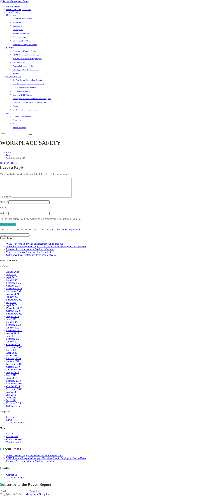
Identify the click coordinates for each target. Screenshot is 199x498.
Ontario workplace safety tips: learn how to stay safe (32, 255)
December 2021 (14, 330)
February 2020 (13, 358)
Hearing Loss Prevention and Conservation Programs (32, 99)
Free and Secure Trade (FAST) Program (27, 59)
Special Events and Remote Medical (26, 110)
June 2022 (11, 319)
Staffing (16, 73)
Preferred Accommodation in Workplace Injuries (30, 249)
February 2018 (13, 380)
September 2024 (14, 291)
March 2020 (12, 355)
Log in (9, 433)
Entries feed (12, 436)
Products (16, 106)
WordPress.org (13, 442)
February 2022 (13, 325)
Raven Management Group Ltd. (34, 494)
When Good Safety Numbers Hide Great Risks (29, 252)
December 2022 (14, 308)
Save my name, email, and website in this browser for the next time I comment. (42, 219)
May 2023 (11, 302)
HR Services (11, 15)
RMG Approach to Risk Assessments (26, 70)
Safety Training (13, 12)
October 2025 (13, 285)
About (9, 113)
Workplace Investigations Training (25, 45)
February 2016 (13, 403)
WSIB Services (13, 7)
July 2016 (11, 394)
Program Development (21, 33)
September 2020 (14, 347)
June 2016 (11, 397)
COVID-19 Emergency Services (24, 87)
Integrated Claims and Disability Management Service (32, 102)
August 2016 (12, 392)
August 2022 (12, 316)
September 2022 (14, 313)
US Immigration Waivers (22, 41)
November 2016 (14, 383)
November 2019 (14, 364)
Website (4, 213)
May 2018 (11, 375)
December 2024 (14, 288)
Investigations (18, 30)
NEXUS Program (19, 62)
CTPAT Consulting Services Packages (26, 55)
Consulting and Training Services (25, 51)
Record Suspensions (20, 37)
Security (10, 48)
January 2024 (12, 297)
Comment (6, 196)
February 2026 (13, 283)
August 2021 (12, 333)
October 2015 (13, 406)
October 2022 (13, 311)
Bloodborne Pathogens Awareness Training (28, 84)
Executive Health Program (22, 95)
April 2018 (11, 378)
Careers (10, 417)
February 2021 (13, 338)
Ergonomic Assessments (21, 91)
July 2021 (11, 336)
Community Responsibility (22, 116)
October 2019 (13, 366)
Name (4, 202)
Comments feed (14, 439)
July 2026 (11, 274)
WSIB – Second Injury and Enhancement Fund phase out (34, 243)
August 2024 (12, 294)
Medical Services (13, 77)
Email (4, 207)
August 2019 (12, 372)
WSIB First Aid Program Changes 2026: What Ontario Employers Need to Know (46, 246)
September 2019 (14, 369)
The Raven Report (19, 128)
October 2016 (13, 386)
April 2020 (11, 352)
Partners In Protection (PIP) (23, 66)
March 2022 (12, 322)
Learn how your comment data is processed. (60, 229)
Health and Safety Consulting (19, 9)
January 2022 (12, 327)
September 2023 (14, 299)
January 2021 (12, 341)
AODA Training (18, 22)
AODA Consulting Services (22, 18)
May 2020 (11, 350)
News (15, 124)
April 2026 (11, 277)
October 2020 (13, 344)
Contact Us (17, 120)
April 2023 (11, 305)
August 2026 (12, 271)
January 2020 (12, 361)
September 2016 (14, 389)
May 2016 (11, 400)
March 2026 (12, 280)
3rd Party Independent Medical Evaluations (28, 80)
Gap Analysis (17, 26)
